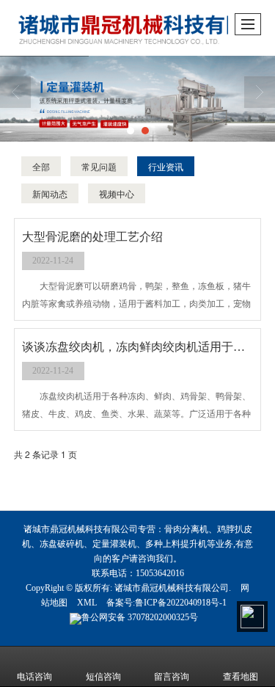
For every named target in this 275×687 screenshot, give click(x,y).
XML (87, 602)
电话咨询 (34, 677)
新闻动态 (49, 193)
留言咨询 (171, 677)
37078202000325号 (139, 617)
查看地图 (240, 677)
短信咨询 (103, 677)
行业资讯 (165, 166)
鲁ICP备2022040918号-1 (181, 602)
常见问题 (99, 166)
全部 (41, 166)
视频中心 (116, 193)
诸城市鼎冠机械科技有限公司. (172, 588)
